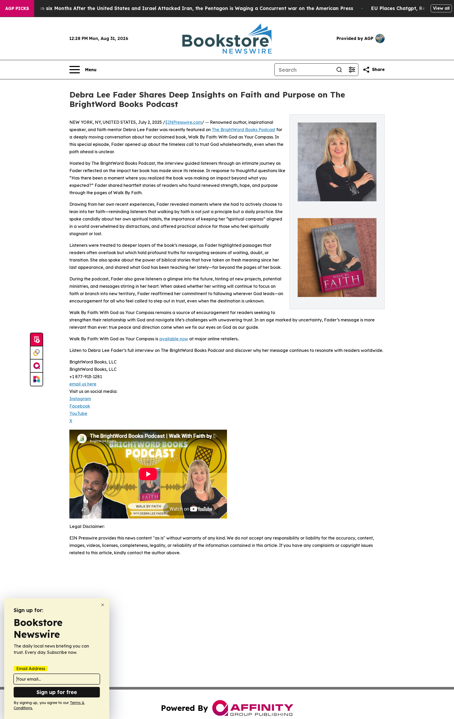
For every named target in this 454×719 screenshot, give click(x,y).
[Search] (339, 70)
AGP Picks (17, 8)
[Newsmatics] (36, 379)
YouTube (78, 413)
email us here (82, 384)
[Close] (102, 604)
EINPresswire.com (183, 122)
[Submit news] (36, 339)
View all (441, 8)
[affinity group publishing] (36, 366)
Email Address (30, 668)
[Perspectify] (36, 352)
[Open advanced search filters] (351, 70)
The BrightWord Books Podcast (243, 129)
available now (173, 338)
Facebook (79, 406)
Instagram (80, 398)
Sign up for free (57, 692)
